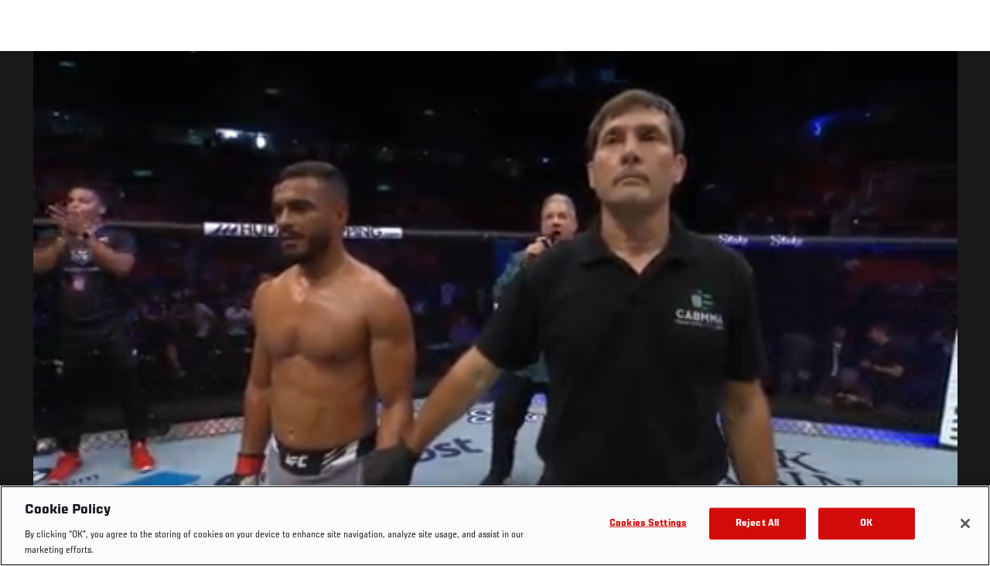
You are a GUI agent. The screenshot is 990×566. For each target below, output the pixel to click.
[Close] (965, 523)
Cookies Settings (648, 524)
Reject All (757, 524)
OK (866, 524)
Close (960, 82)
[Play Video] (495, 311)
